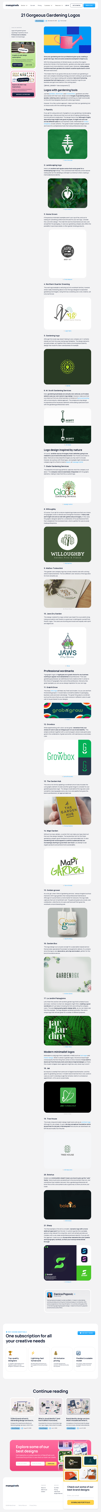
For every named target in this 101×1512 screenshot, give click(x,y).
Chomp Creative (68, 826)
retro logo (54, 691)
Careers (43, 1491)
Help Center (57, 1491)
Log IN (67, 5)
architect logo (85, 1122)
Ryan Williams (68, 209)
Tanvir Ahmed (68, 885)
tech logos (83, 1055)
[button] (24, 5)
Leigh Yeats (68, 331)
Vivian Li (68, 719)
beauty (68, 462)
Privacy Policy (33, 1505)
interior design (48, 1058)
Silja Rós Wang (68, 939)
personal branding (83, 398)
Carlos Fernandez (68, 776)
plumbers (52, 94)
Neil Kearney (68, 563)
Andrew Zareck (68, 993)
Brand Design (39, 21)
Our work (32, 5)
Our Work (56, 1487)
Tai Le (68, 666)
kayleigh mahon (68, 504)
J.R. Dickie (68, 445)
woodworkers (70, 94)
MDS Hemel (68, 1221)
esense (68, 386)
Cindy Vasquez (68, 279)
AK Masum (68, 1282)
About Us (43, 1487)
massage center (77, 462)
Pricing (39, 5)
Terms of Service (23, 1505)
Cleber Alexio (68, 1047)
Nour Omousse (68, 160)
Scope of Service (58, 1493)
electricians (59, 94)
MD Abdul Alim (68, 1170)
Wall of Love (44, 1489)
